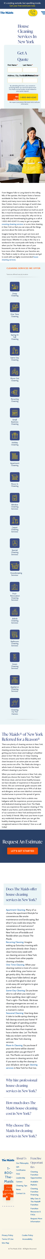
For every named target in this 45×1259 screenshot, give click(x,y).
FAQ (18, 1174)
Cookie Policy (27, 1235)
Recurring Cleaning (15, 942)
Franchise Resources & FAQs (35, 1211)
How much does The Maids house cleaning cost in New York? (21, 1108)
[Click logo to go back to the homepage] (7, 12)
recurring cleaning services (12, 224)
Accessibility (27, 1239)
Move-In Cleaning (14, 1045)
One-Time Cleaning (15, 964)
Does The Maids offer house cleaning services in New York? (21, 894)
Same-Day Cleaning (15, 990)
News (18, 1189)
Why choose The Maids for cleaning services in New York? (21, 1130)
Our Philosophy (22, 1163)
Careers (19, 1182)
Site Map (5, 1243)
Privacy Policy (7, 1235)
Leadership (20, 1178)
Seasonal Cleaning (14, 1013)
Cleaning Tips (21, 1185)
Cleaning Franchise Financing (34, 1191)
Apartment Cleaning (15, 910)
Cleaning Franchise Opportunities (36, 1175)
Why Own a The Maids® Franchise (35, 1201)
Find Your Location (8, 1192)
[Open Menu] (43, 12)
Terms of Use (7, 1239)
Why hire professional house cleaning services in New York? (21, 1085)
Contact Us (20, 1193)
